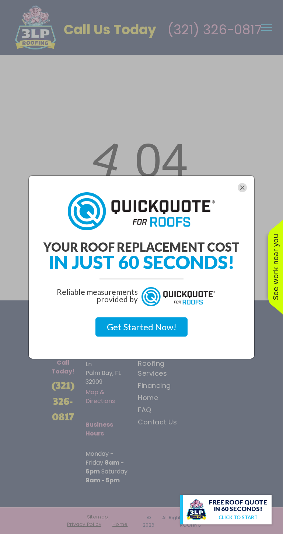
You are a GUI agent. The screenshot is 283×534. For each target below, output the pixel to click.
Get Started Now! (142, 326)
